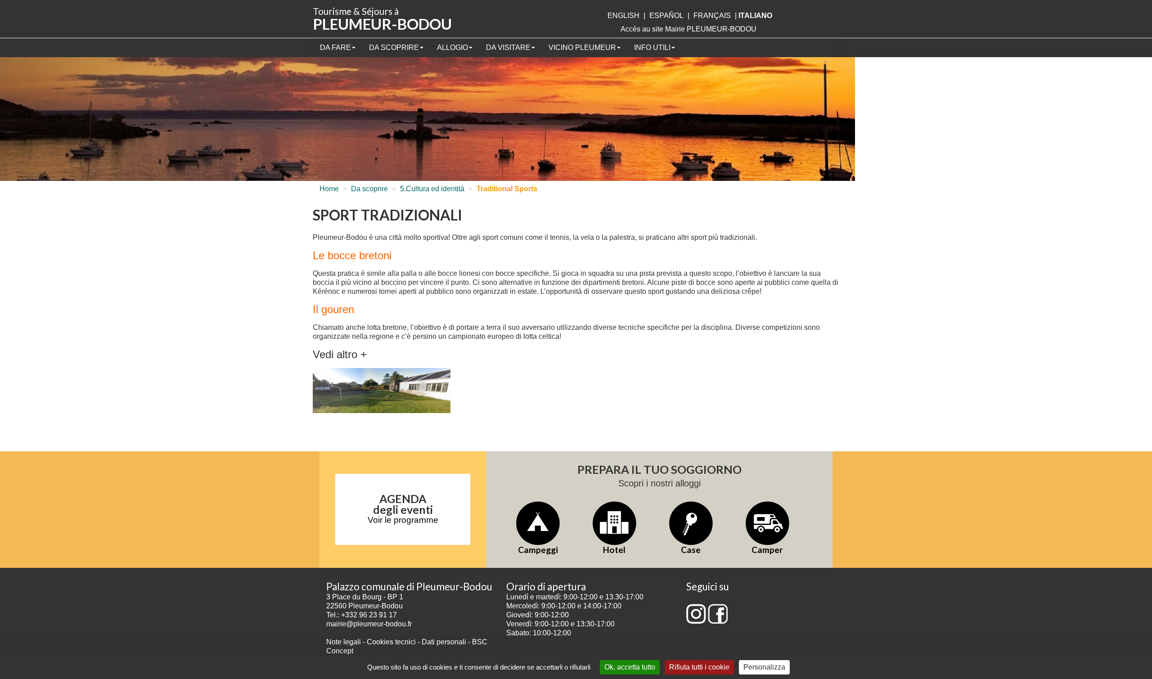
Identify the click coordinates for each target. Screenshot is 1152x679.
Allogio (452, 47)
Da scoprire (394, 47)
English (623, 15)
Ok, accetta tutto (629, 667)
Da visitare (508, 47)
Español (666, 15)
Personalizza (764, 667)
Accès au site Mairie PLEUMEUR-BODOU (688, 29)
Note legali (344, 642)
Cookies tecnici (392, 642)
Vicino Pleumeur (582, 47)
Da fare (335, 47)
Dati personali (444, 642)
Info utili (652, 47)
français (712, 15)
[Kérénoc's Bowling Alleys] (381, 391)
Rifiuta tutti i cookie (699, 667)
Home (329, 189)
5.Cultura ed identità (432, 189)
